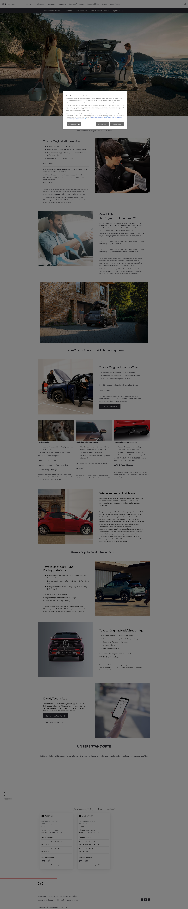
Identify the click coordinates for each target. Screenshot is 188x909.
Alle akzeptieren (117, 124)
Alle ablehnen (102, 124)
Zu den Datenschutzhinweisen (98, 117)
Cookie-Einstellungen (74, 124)
